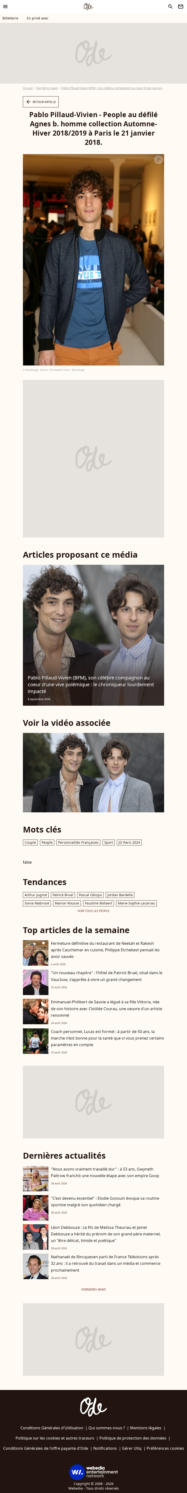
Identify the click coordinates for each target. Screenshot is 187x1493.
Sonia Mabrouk (37, 903)
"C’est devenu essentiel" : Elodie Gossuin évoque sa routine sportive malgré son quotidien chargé (105, 1201)
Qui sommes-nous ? (106, 1428)
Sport (108, 842)
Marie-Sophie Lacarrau (136, 903)
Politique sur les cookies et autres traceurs (55, 1438)
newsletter (181, 6)
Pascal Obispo (90, 895)
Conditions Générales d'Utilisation (51, 1428)
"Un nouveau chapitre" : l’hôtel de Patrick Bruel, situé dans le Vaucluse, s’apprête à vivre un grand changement (106, 976)
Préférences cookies (165, 1448)
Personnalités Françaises (78, 842)
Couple (30, 842)
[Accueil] (88, 6)
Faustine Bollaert (98, 903)
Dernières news (47, 88)
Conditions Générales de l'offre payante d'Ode (45, 1448)
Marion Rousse (67, 903)
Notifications (105, 1448)
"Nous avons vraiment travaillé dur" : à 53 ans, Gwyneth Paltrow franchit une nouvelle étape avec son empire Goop (105, 1172)
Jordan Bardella (120, 895)
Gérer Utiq (131, 1448)
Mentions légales (145, 1428)
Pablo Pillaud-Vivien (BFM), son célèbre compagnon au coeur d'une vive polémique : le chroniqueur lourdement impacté (91, 684)
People (47, 842)
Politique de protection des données (132, 1438)
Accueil (28, 88)
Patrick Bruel (63, 895)
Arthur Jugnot (36, 895)
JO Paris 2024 (129, 842)
